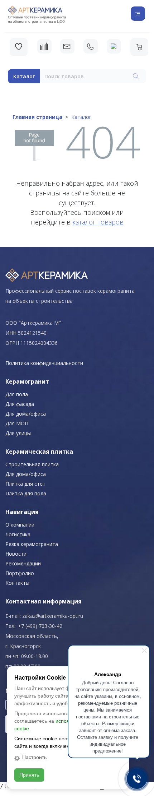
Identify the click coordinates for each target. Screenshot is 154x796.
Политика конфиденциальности (44, 363)
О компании (19, 524)
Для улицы (18, 433)
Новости (16, 553)
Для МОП (16, 423)
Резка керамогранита (31, 544)
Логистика (17, 534)
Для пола (16, 394)
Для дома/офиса (25, 413)
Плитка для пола (25, 493)
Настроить (34, 757)
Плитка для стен (25, 483)
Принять (29, 775)
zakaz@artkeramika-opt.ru (52, 615)
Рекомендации (23, 563)
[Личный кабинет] (114, 46)
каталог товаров (98, 222)
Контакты (17, 582)
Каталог (24, 76)
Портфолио (19, 573)
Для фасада (19, 404)
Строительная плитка (32, 464)
